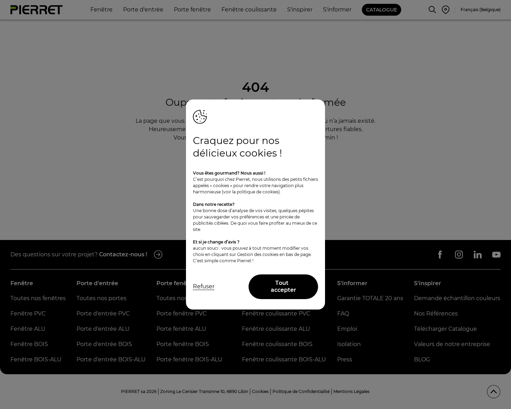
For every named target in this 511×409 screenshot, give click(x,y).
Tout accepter (283, 287)
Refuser (203, 286)
